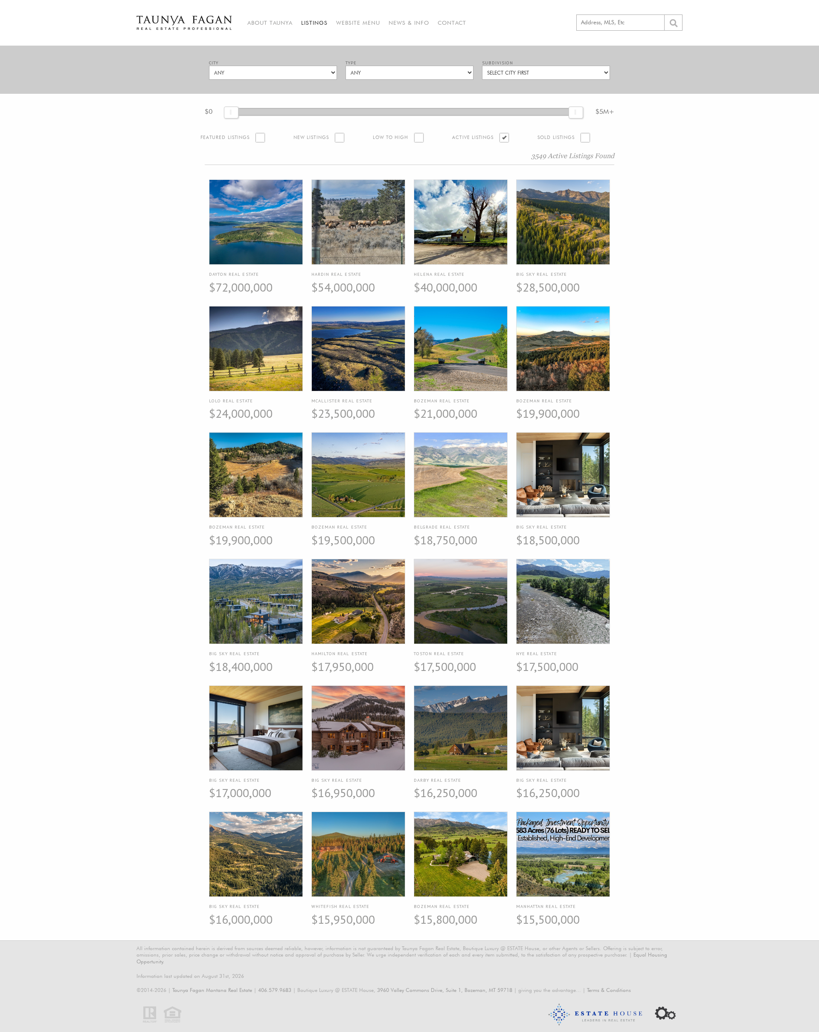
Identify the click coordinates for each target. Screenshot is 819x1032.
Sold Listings (556, 137)
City (213, 63)
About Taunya (270, 22)
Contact (452, 22)
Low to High (391, 137)
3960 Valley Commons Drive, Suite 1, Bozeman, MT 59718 (444, 990)
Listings (314, 22)
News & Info (409, 22)
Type (351, 63)
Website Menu (358, 22)
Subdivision (497, 63)
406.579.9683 (274, 990)
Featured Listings (225, 137)
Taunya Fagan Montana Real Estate (212, 990)
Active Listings (473, 137)
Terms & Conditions (609, 990)
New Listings (311, 137)
